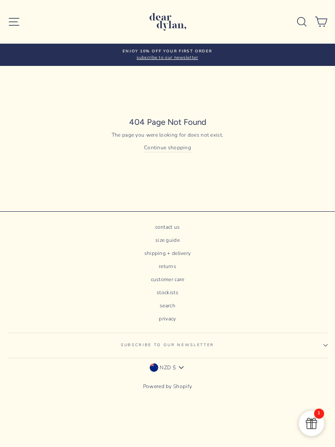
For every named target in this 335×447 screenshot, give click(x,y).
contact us (167, 227)
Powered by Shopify (167, 386)
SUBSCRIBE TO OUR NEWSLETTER (167, 344)
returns (167, 266)
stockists (167, 292)
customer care (168, 279)
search (167, 305)
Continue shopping (167, 147)
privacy (167, 318)
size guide (167, 240)
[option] (167, 55)
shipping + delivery (167, 253)
